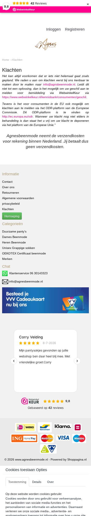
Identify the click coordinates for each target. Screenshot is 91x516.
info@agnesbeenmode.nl (26, 281)
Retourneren (10, 192)
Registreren (75, 29)
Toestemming (17, 482)
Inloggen (53, 29)
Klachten (8, 209)
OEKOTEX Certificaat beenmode (24, 253)
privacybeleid (11, 203)
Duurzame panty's (14, 231)
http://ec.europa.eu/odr (17, 116)
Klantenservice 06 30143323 (28, 273)
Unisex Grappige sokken (18, 248)
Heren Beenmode (14, 242)
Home (5, 59)
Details (36, 482)
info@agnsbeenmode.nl (59, 84)
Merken (7, 259)
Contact (7, 181)
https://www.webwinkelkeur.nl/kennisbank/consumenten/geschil (44, 97)
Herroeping (11, 216)
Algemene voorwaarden (18, 198)
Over (50, 482)
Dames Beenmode (14, 237)
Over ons (8, 187)
